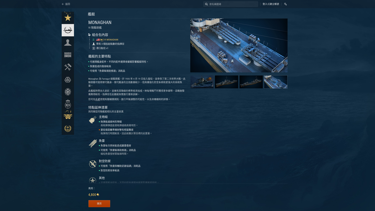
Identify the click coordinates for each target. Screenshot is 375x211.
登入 (265, 4)
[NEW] (68, 18)
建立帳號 (274, 4)
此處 (97, 99)
